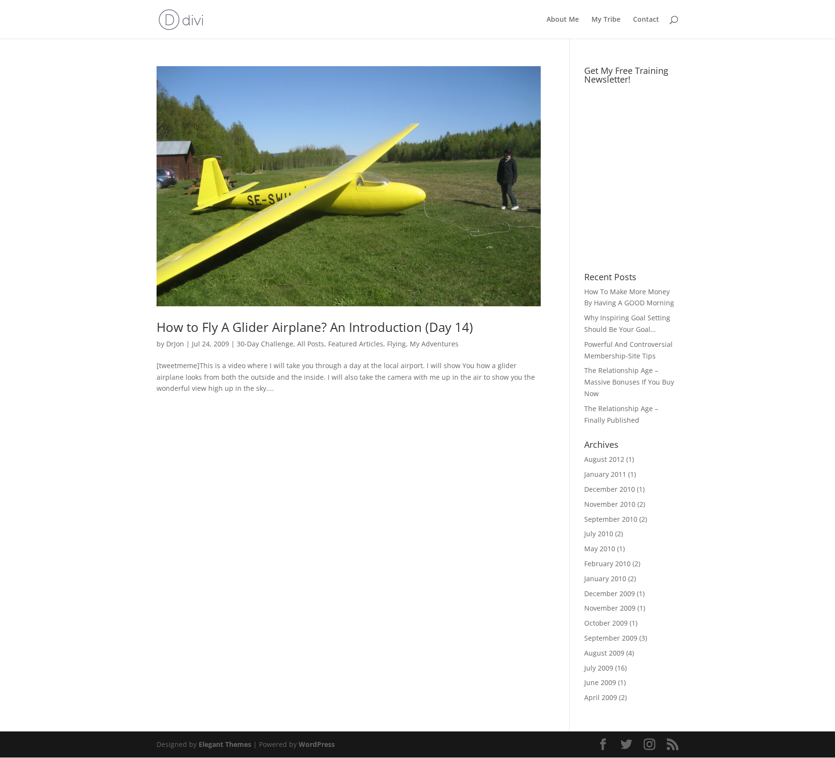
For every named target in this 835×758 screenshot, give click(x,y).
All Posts (310, 343)
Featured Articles (355, 343)
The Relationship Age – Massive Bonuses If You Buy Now (629, 382)
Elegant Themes (225, 744)
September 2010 (610, 519)
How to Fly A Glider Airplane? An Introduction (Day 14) (315, 327)
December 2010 (609, 489)
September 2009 (610, 638)
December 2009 (609, 593)
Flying (396, 343)
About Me (563, 20)
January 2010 (605, 578)
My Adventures (434, 343)
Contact (646, 20)
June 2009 (600, 682)
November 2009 (609, 608)
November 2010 (609, 504)
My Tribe (605, 20)
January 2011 (605, 474)
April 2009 (600, 697)
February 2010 (607, 563)
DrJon (175, 343)
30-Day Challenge (265, 343)
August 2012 (604, 459)
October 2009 (606, 623)
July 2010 (598, 533)
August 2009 (604, 653)
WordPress (317, 744)
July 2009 (598, 667)
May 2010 (599, 548)
